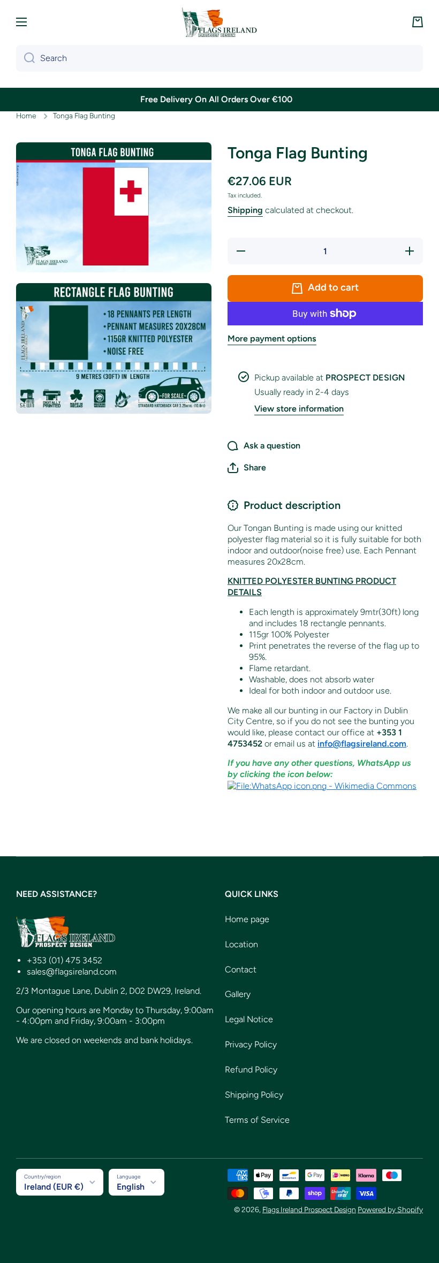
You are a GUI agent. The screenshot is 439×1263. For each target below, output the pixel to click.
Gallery (238, 994)
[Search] (25, 58)
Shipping (245, 210)
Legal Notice (249, 1019)
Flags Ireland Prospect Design (309, 1209)
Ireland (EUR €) (54, 1187)
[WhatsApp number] (322, 785)
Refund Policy (251, 1069)
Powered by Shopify (390, 1209)
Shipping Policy (254, 1095)
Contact (240, 969)
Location (241, 944)
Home (26, 115)
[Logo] (219, 22)
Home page (247, 919)
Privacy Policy (251, 1044)
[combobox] (219, 58)
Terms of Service (257, 1120)
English (131, 1187)
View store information (299, 409)
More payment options (272, 338)
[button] (417, 22)
